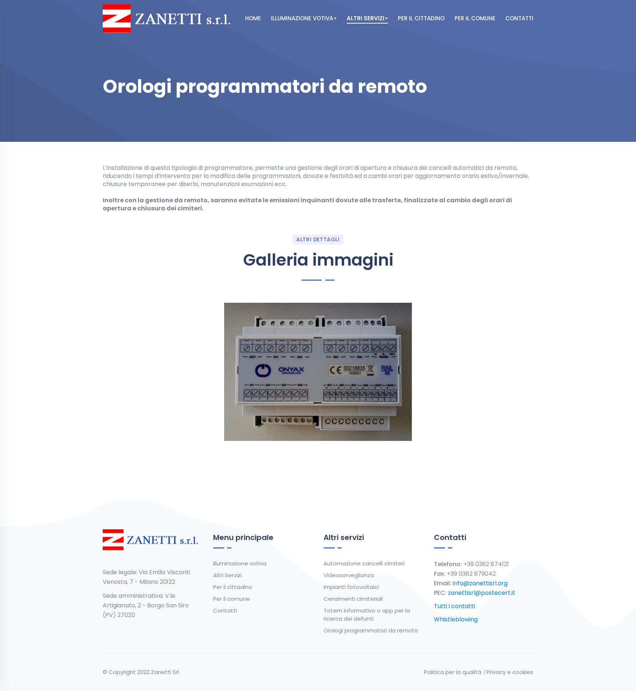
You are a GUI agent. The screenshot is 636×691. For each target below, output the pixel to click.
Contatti (519, 18)
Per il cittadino (421, 18)
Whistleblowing (456, 619)
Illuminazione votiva (302, 18)
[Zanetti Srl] (169, 18)
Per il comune (475, 18)
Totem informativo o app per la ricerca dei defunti (367, 614)
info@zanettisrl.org (480, 583)
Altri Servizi (365, 18)
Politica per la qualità (452, 672)
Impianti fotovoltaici (351, 587)
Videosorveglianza (349, 575)
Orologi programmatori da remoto (371, 630)
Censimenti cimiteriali (353, 599)
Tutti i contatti (454, 606)
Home (253, 18)
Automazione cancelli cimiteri (364, 563)
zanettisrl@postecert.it (481, 593)
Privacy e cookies (510, 672)
